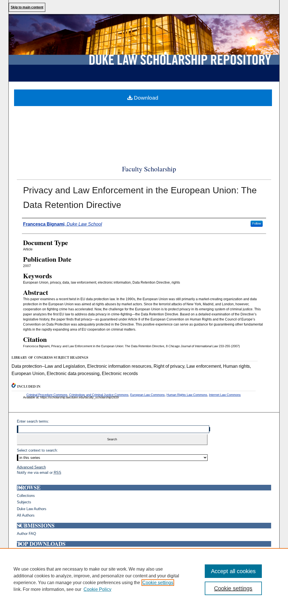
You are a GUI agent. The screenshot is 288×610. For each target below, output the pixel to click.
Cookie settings (157, 582)
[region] (144, 579)
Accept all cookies (233, 571)
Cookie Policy (97, 589)
